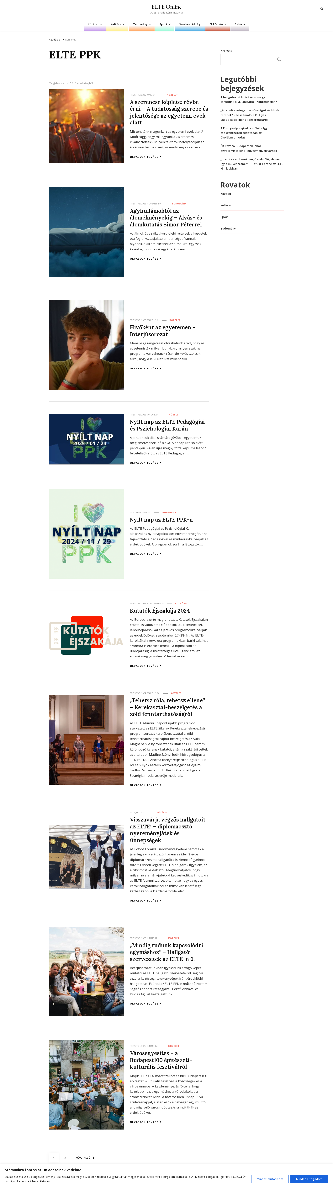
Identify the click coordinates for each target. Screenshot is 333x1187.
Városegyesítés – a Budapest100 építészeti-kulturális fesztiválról (161, 1059)
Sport (163, 24)
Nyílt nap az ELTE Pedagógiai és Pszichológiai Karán (167, 425)
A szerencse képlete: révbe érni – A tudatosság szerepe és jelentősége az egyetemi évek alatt (169, 112)
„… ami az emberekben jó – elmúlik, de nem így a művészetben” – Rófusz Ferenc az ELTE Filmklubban (251, 163)
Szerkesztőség (189, 24)
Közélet (93, 24)
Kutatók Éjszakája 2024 (160, 610)
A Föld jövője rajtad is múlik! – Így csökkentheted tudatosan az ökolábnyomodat (243, 132)
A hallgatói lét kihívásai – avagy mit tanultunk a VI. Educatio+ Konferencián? (248, 99)
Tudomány (140, 24)
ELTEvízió (216, 24)
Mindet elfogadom (309, 1179)
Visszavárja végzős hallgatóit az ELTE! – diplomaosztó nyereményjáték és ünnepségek (167, 829)
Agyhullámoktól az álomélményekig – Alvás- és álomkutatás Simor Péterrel (166, 217)
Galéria (240, 24)
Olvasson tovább (144, 157)
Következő (83, 1157)
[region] (166, 1175)
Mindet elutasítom (270, 1179)
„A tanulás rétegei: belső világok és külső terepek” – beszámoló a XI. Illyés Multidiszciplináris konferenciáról (249, 114)
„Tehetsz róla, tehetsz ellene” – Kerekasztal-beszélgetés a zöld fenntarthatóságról (167, 707)
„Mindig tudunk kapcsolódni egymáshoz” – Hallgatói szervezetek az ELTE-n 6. (167, 952)
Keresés (226, 50)
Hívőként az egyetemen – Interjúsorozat (163, 331)
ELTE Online (166, 6)
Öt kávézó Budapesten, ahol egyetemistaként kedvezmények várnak (248, 148)
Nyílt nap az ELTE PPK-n (161, 519)
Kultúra (116, 24)
